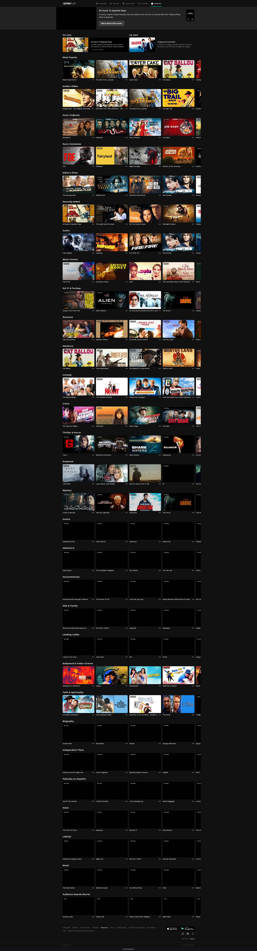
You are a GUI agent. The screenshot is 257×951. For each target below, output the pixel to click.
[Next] (194, 68)
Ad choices (151, 928)
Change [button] (191, 938)
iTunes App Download (172, 929)
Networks (157, 3)
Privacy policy (121, 928)
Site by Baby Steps (188, 945)
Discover (116, 3)
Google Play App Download (187, 929)
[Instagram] (182, 933)
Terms (112, 928)
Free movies (130, 3)
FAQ (64, 931)
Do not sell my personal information (81, 931)
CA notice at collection (137, 928)
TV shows (144, 3)
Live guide (103, 3)
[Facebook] (187, 933)
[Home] (69, 3)
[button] (111, 23)
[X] (192, 933)
